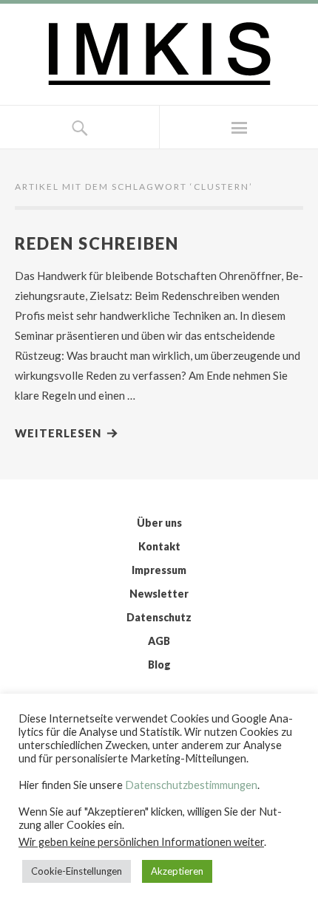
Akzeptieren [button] (177, 871)
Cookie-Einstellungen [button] (76, 871)
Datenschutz (159, 617)
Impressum (159, 570)
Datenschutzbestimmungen (191, 785)
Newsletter (159, 593)
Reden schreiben (97, 243)
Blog (159, 664)
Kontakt (159, 546)
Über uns (159, 522)
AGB (159, 641)
